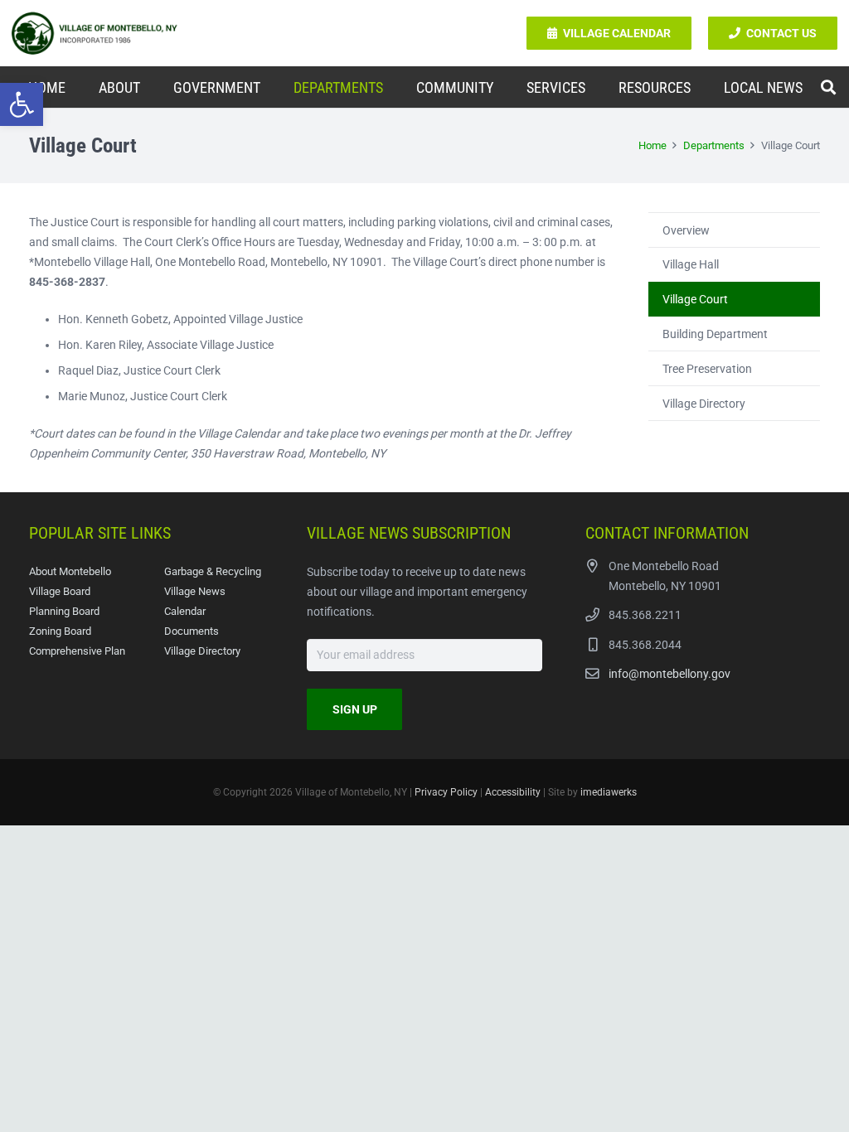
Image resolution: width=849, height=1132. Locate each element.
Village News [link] (195, 591)
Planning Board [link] (64, 611)
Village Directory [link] (703, 403)
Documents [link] (191, 631)
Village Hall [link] (690, 264)
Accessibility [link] (513, 792)
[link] (21, 104)
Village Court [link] (695, 299)
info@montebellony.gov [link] (669, 673)
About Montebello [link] (70, 571)
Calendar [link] (185, 611)
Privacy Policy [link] (446, 792)
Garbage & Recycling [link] (212, 571)
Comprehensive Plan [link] (77, 651)
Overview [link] (686, 230)
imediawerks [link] (608, 792)
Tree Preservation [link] (707, 368)
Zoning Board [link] (60, 631)
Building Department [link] (715, 334)
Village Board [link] (59, 591)
